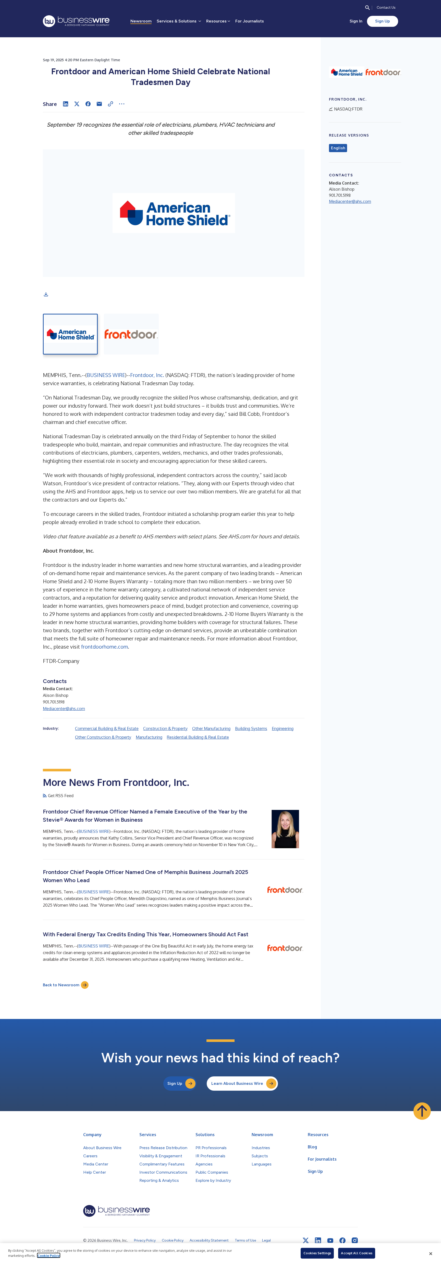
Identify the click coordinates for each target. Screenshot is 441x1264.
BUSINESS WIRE (106, 375)
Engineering (282, 728)
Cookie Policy (49, 1255)
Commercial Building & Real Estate (107, 728)
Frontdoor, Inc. (147, 375)
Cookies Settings (317, 1253)
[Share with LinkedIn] (66, 104)
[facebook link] (342, 1240)
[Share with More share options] (122, 104)
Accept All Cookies (356, 1253)
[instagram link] (355, 1240)
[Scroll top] (422, 1111)
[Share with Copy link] (110, 104)
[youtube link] (330, 1240)
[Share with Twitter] (77, 104)
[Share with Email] (99, 104)
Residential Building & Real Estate (198, 737)
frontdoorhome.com (104, 646)
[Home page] (76, 21)
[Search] (367, 7)
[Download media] (46, 294)
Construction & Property (165, 728)
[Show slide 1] (70, 334)
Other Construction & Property (103, 737)
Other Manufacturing (211, 728)
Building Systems (251, 728)
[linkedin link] (318, 1240)
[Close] (430, 1253)
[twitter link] (306, 1240)
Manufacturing (149, 737)
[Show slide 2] (131, 334)
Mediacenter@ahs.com (64, 708)
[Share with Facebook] (88, 104)
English (338, 148)
